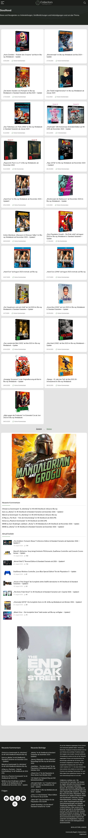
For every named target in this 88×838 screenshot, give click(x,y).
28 (26, 605)
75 (26, 615)
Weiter (49, 429)
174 (27, 545)
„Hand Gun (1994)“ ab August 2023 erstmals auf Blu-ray (66, 272)
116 (27, 564)
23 (26, 586)
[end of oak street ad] (44, 627)
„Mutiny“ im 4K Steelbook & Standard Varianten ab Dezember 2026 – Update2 (35, 512)
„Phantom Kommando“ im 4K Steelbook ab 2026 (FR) (28, 521)
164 (27, 556)
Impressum (82, 834)
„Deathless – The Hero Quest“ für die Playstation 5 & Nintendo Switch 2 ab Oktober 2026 (43, 768)
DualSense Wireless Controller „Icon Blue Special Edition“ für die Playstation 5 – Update (44, 572)
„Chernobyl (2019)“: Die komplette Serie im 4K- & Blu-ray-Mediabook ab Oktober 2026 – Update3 (47, 602)
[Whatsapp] (14, 804)
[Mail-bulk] (23, 798)
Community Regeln (71, 832)
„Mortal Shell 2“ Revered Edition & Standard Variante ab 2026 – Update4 (38, 561)
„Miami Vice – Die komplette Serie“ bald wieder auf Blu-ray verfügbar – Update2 (41, 612)
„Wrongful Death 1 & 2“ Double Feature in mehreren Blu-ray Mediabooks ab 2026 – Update (43, 785)
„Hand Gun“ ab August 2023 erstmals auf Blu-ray (20, 272)
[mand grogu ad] (44, 435)
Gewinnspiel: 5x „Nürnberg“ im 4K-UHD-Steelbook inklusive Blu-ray (33, 509)
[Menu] (2, 3)
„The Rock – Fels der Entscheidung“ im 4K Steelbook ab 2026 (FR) (32, 518)
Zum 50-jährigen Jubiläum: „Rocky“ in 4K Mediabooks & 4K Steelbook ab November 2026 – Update (44, 524)
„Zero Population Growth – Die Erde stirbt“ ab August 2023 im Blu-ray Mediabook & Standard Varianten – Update (65, 236)
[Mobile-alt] (17, 798)
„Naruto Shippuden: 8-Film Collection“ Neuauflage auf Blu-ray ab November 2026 (43, 761)
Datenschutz (82, 832)
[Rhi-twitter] (12, 798)
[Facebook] (6, 798)
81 (26, 574)
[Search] (84, 3)
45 (26, 594)
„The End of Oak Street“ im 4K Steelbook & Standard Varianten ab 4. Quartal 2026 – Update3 (46, 592)
